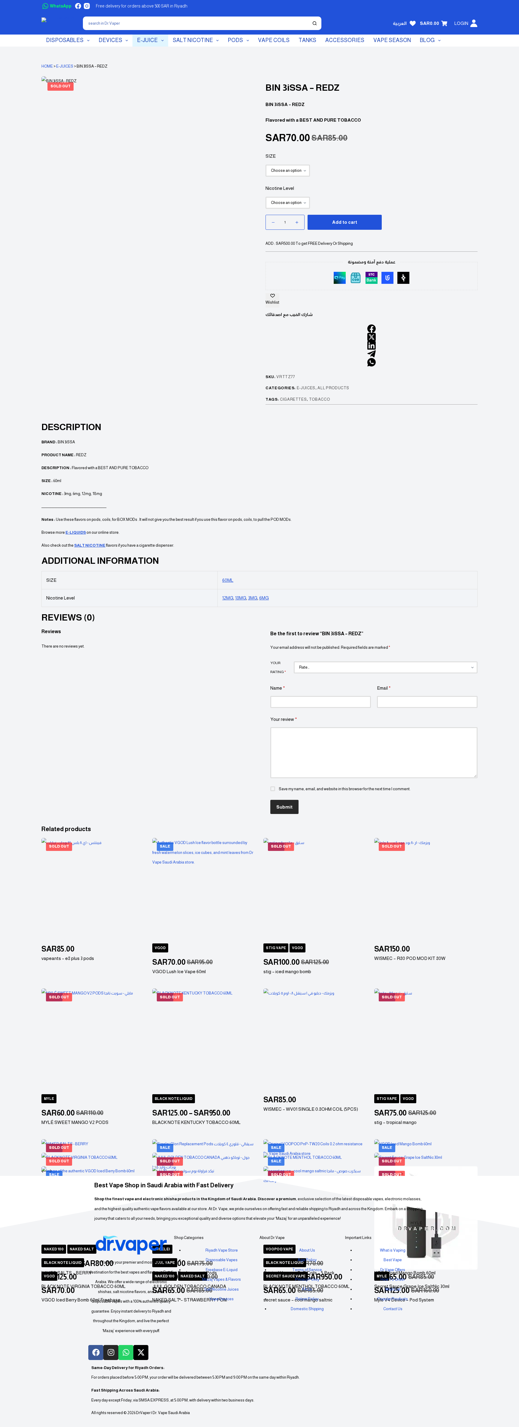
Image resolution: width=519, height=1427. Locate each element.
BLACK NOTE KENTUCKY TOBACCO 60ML (196, 1122)
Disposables (64, 40)
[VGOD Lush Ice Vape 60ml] (204, 889)
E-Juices (64, 66)
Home (47, 66)
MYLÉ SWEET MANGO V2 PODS (74, 1122)
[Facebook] (78, 6)
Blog (427, 40)
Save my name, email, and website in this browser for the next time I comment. (345, 789)
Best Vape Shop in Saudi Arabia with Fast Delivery (164, 1185)
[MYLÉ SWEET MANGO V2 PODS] (93, 1040)
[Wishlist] (413, 23)
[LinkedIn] (372, 345)
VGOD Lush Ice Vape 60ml (179, 971)
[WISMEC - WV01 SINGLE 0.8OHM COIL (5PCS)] (315, 1040)
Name (277, 688)
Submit (284, 806)
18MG (240, 597)
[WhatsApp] (372, 362)
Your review (283, 719)
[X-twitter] (140, 1352)
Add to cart (344, 222)
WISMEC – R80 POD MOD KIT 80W (409, 958)
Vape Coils (274, 40)
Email (384, 688)
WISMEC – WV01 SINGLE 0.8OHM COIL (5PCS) (310, 1109)
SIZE (271, 156)
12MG (227, 597)
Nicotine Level (280, 188)
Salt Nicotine (193, 40)
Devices (110, 40)
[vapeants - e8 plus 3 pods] (93, 889)
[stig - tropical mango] (426, 1040)
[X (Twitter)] (372, 337)
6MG (264, 597)
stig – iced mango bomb (287, 971)
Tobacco (319, 399)
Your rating (278, 667)
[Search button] (314, 23)
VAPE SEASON (392, 40)
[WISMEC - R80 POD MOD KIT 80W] (426, 889)
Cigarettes (293, 399)
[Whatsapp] (125, 1352)
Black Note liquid (174, 1099)
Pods (235, 40)
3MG (252, 597)
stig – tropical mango (395, 1122)
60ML (227, 580)
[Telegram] (372, 354)
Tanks (307, 40)
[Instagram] (87, 6)
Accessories (344, 40)
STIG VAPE (276, 948)
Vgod (160, 948)
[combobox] (196, 23)
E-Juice (147, 40)
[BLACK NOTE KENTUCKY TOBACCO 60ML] (204, 1040)
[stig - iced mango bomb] (315, 889)
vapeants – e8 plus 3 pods (67, 958)
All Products (333, 388)
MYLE (49, 1099)
